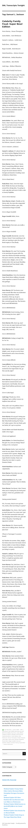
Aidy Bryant (5, 731)
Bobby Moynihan (11, 732)
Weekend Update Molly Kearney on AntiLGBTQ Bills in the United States (14, 806)
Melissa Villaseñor (19, 739)
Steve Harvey (15, 742)
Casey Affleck (20, 732)
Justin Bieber (14, 736)
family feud (20, 734)
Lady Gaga (5, 739)
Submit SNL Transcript (9, 780)
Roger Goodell (12, 741)
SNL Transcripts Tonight (13, 5)
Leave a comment (8, 744)
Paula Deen (5, 741)
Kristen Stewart (21, 737)
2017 (21, 729)
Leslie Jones (11, 739)
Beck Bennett (18, 731)
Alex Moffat (11, 731)
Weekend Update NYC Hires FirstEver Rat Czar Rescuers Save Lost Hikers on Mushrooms (14, 800)
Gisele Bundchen (6, 736)
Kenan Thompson (12, 737)
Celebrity (4, 734)
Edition (9, 734)
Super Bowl (22, 742)
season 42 (9, 742)
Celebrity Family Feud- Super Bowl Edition (12, 24)
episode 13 (14, 734)
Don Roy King (7, 729)
